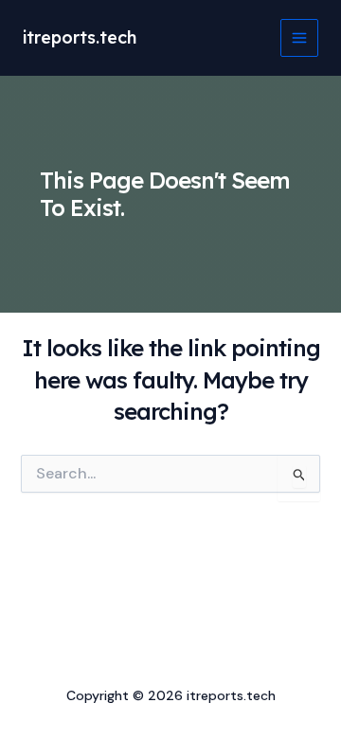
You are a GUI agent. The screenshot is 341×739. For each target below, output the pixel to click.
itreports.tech (79, 37)
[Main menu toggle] (299, 38)
